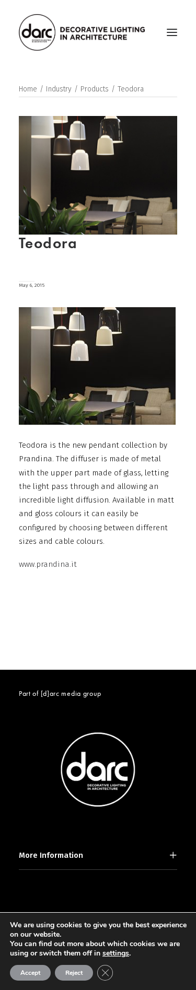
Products (94, 89)
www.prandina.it (48, 564)
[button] (172, 32)
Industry (59, 89)
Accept (30, 973)
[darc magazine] (82, 32)
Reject (74, 973)
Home (28, 89)
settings (115, 953)
